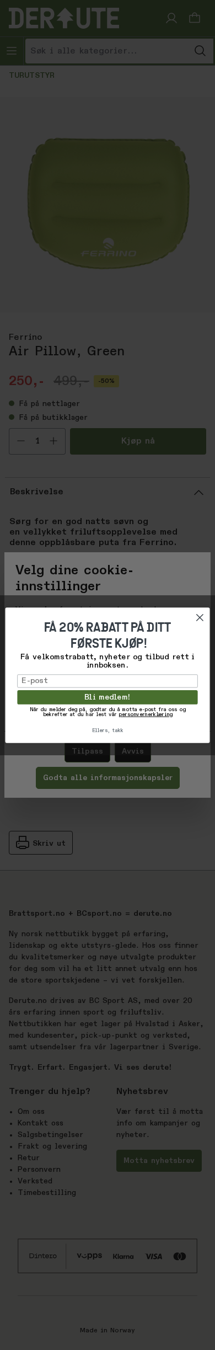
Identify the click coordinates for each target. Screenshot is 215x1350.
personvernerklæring (145, 715)
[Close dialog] (200, 618)
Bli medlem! (107, 697)
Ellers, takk (107, 731)
